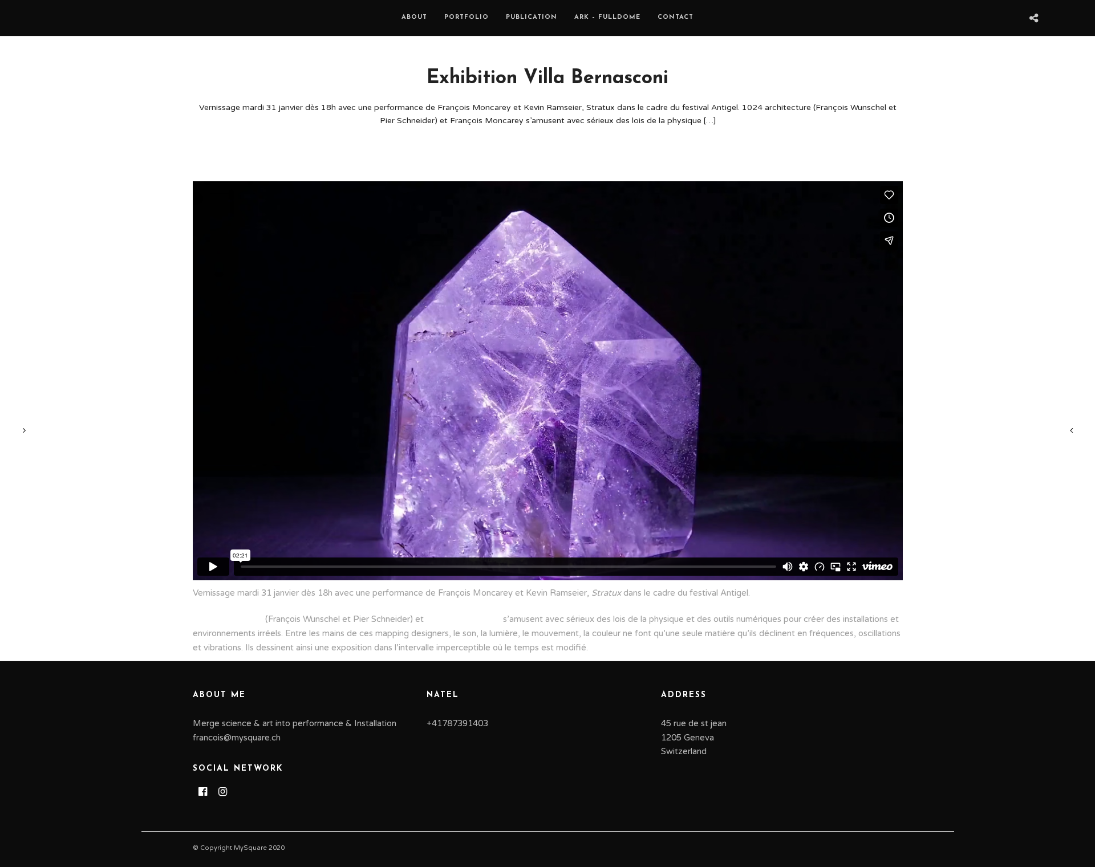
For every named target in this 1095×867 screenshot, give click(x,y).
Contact (676, 17)
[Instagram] (222, 792)
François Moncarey (463, 619)
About (414, 17)
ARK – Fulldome (607, 17)
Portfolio (466, 17)
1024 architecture (228, 619)
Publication (531, 17)
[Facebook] (202, 792)
